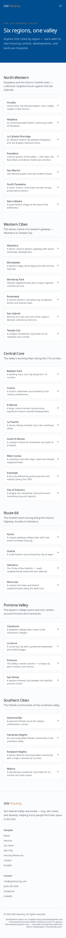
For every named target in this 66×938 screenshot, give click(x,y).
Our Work (9, 845)
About (7, 835)
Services (8, 840)
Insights (8, 865)
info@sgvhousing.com (15, 881)
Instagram (9, 891)
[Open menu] (60, 5)
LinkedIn (8, 896)
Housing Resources (13, 855)
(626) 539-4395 (11, 886)
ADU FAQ (8, 850)
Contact (8, 860)
